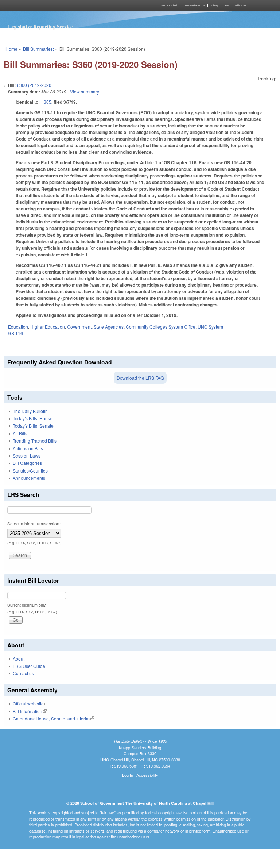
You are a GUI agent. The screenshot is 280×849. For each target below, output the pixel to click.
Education (18, 327)
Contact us (23, 673)
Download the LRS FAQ (140, 378)
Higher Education (47, 327)
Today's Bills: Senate (33, 425)
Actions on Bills (28, 448)
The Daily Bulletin (30, 411)
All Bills (20, 433)
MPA (227, 5)
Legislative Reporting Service (40, 26)
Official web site (30, 703)
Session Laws (26, 455)
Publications (240, 5)
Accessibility (147, 775)
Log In (127, 775)
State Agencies (109, 327)
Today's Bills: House (32, 418)
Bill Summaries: (38, 49)
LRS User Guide (29, 666)
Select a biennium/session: (34, 523)
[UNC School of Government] (71, 5)
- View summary (82, 91)
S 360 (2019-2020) (34, 85)
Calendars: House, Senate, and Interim (53, 718)
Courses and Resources (194, 5)
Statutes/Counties (30, 470)
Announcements (29, 478)
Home (11, 49)
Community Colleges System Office (160, 327)
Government (79, 327)
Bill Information (30, 711)
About (18, 658)
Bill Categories (27, 463)
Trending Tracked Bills (35, 440)
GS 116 (15, 333)
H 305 (45, 102)
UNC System (210, 327)
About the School (169, 5)
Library (214, 5)
